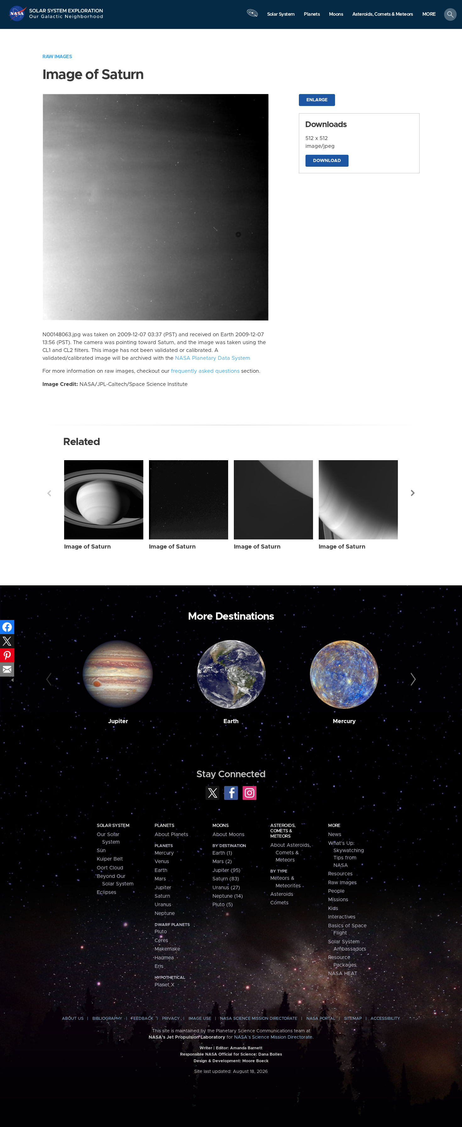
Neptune (165, 913)
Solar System (113, 825)
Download (327, 161)
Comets (279, 902)
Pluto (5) (222, 904)
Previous (49, 493)
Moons (220, 825)
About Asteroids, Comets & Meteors (290, 852)
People (336, 891)
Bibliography (107, 1019)
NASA (18, 13)
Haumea (164, 957)
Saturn (162, 896)
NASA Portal (320, 1019)
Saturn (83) (225, 878)
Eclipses (106, 892)
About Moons (228, 834)
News (334, 834)
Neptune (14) (227, 896)
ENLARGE (316, 100)
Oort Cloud (110, 867)
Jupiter (118, 721)
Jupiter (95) (226, 870)
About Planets (171, 834)
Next (413, 493)
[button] (429, 14)
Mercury (344, 721)
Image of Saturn (87, 547)
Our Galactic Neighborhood (66, 18)
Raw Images (57, 56)
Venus (162, 861)
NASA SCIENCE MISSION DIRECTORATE (258, 1019)
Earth (231, 721)
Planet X (164, 984)
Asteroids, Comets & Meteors (282, 831)
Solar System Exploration (66, 9)
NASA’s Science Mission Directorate (273, 1037)
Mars (160, 878)
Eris (159, 966)
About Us (73, 1019)
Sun (101, 850)
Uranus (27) (226, 887)
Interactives (341, 916)
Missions (338, 899)
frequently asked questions (205, 371)
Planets (164, 825)
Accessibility (385, 1019)
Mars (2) (222, 861)
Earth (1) (222, 853)
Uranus (163, 904)
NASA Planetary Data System (212, 358)
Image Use (200, 1019)
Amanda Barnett (246, 1048)
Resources (340, 873)
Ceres (161, 940)
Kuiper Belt (110, 859)
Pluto (161, 931)
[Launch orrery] (252, 16)
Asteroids (281, 894)
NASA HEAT (342, 973)
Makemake (167, 948)
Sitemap (353, 1019)
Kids (333, 908)
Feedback (142, 1019)
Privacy (171, 1019)
